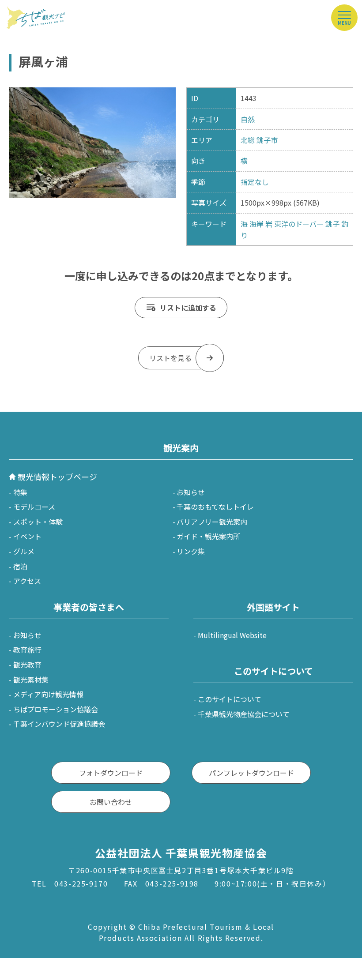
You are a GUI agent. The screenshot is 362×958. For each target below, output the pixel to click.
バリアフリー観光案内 (212, 521)
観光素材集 (31, 679)
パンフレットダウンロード (251, 772)
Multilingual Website (232, 635)
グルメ (23, 551)
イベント (27, 536)
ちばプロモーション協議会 (55, 709)
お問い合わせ (111, 801)
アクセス (27, 580)
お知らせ (191, 492)
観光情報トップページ (57, 476)
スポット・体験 (38, 521)
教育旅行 (27, 649)
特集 (20, 492)
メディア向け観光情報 (48, 694)
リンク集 (191, 551)
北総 (248, 140)
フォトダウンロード (111, 772)
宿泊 (20, 566)
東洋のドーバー (299, 223)
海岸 (256, 223)
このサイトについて (229, 699)
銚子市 (267, 140)
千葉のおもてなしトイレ (215, 506)
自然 (248, 119)
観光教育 (27, 664)
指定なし (255, 182)
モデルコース (34, 506)
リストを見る (170, 358)
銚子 (332, 223)
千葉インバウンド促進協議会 (59, 723)
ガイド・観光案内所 (208, 536)
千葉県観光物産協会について (244, 714)
